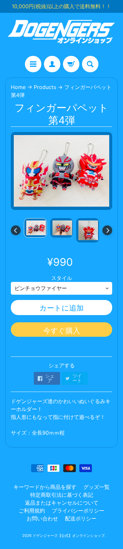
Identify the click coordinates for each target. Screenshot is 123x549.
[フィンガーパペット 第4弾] (35, 228)
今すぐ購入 (61, 330)
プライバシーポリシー (78, 510)
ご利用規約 (32, 510)
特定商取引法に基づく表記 (61, 495)
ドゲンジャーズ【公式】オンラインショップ (68, 535)
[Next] (107, 230)
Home (18, 87)
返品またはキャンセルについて (61, 502)
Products (45, 87)
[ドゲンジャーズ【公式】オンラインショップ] (61, 34)
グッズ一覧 (96, 487)
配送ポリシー (80, 518)
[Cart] (71, 64)
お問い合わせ (42, 518)
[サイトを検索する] (90, 64)
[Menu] (33, 64)
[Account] (52, 64)
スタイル (61, 278)
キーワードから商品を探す (44, 487)
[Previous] (16, 230)
